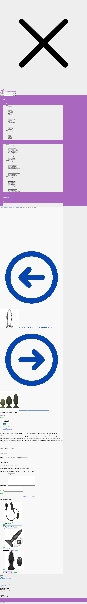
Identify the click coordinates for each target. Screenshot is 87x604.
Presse (1, 577)
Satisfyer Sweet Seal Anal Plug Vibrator (10, 526)
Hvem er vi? (2, 576)
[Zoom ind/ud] (0, 602)
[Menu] (0, 92)
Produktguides (3, 585)
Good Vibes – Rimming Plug (8, 571)
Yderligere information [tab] (7, 429)
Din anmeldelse (4, 485)
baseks (33, 496)
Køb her (2, 417)
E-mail (2, 490)
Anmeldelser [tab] (5, 430)
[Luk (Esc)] (4, 602)
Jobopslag (2, 579)
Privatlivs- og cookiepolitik (5, 578)
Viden (1, 586)
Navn (1, 488)
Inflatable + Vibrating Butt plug (8, 522)
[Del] (3, 602)
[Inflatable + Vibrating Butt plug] (12, 520)
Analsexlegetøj (12, 207)
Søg (15, 93)
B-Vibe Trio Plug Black (7, 548)
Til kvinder (6, 207)
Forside (1, 207)
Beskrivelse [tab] (5, 428)
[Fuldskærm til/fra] (1, 602)
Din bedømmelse (4, 474)
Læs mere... (2, 444)
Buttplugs (17, 207)
